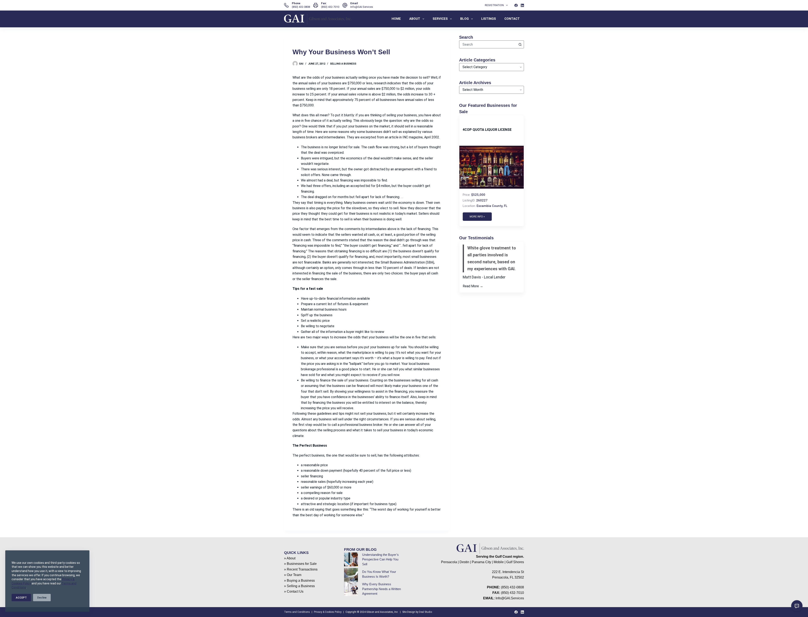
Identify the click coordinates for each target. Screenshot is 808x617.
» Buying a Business (299, 580)
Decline (42, 597)
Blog (464, 19)
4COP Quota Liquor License (487, 130)
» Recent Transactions (301, 569)
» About (289, 558)
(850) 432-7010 (330, 6)
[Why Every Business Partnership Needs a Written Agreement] (351, 589)
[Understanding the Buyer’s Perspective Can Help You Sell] (351, 559)
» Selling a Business (299, 586)
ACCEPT (21, 597)
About (414, 19)
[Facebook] (516, 5)
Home (396, 19)
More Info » (477, 216)
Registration (494, 5)
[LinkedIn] (522, 5)
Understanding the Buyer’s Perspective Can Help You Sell (380, 559)
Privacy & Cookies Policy (328, 611)
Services (440, 19)
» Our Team (292, 575)
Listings (488, 19)
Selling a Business (343, 63)
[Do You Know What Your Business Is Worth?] (351, 575)
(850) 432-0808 (301, 6)
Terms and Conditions (297, 611)
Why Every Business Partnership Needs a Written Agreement (381, 588)
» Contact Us (293, 591)
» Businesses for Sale (300, 563)
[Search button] (520, 44)
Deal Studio (425, 611)
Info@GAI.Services (361, 6)
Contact (512, 19)
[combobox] (487, 44)
